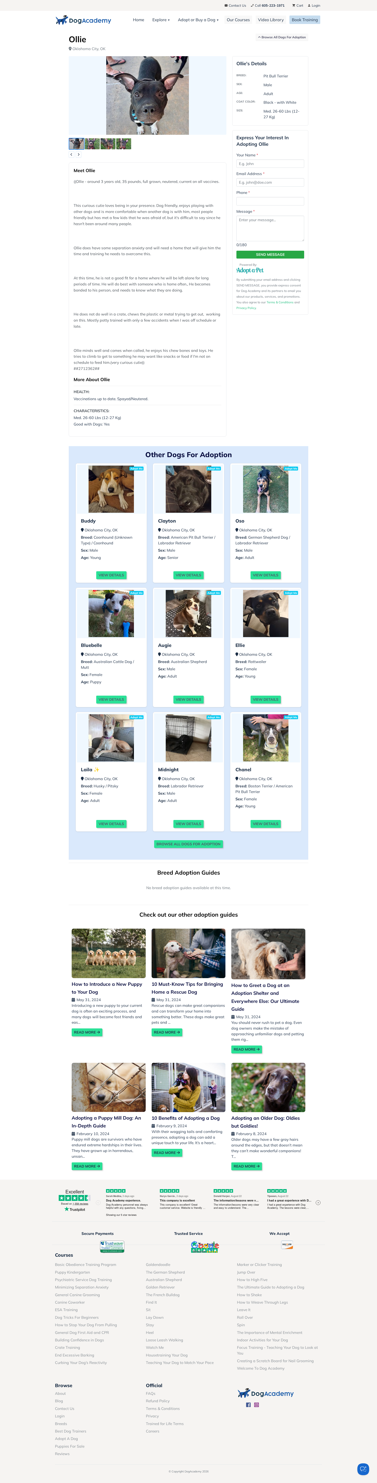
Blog (59, 1401)
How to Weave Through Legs (262, 1302)
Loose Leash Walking (164, 1340)
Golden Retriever (160, 1287)
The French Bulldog (163, 1294)
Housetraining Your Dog (167, 1355)
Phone (243, 192)
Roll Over (245, 1317)
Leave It (244, 1309)
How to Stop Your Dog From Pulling (86, 1325)
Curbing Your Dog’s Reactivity (81, 1362)
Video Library (271, 19)
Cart (299, 5)
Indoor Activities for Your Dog (262, 1340)
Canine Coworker (70, 1302)
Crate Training (67, 1347)
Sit (148, 1309)
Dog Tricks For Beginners (77, 1317)
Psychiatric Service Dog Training (83, 1279)
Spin (241, 1325)
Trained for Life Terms (165, 1423)
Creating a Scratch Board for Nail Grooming (275, 1360)
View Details (111, 575)
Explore (159, 19)
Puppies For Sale (69, 1446)
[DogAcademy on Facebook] (248, 1405)
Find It (151, 1302)
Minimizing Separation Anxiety (82, 1287)
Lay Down (155, 1317)
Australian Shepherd (164, 1279)
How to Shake (249, 1294)
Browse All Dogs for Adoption (188, 844)
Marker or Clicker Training (259, 1264)
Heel (150, 1332)
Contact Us (237, 5)
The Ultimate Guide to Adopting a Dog (270, 1287)
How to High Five (252, 1279)
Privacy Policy (246, 308)
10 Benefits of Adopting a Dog (186, 1118)
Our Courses (238, 19)
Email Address (250, 173)
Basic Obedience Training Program (85, 1264)
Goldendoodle (158, 1264)
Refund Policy (158, 1401)
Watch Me (155, 1347)
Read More (85, 1032)
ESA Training (66, 1309)
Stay (150, 1325)
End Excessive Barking (74, 1355)
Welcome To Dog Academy (261, 1368)
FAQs (151, 1393)
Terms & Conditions (280, 302)
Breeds (61, 1423)
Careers (152, 1431)
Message (245, 211)
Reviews (62, 1453)
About (60, 1393)
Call (269, 5)
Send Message (270, 254)
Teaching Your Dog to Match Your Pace (180, 1362)
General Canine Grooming (77, 1294)
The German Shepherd (165, 1272)
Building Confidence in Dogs (79, 1340)
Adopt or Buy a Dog (196, 19)
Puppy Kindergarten (72, 1272)
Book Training (305, 19)
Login (315, 5)
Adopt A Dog (66, 1438)
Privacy (152, 1416)
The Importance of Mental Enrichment (269, 1332)
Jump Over (246, 1272)
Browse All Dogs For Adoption (283, 37)
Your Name (247, 155)
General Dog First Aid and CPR (82, 1332)
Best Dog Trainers (70, 1431)
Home (138, 19)
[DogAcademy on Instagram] (256, 1405)
